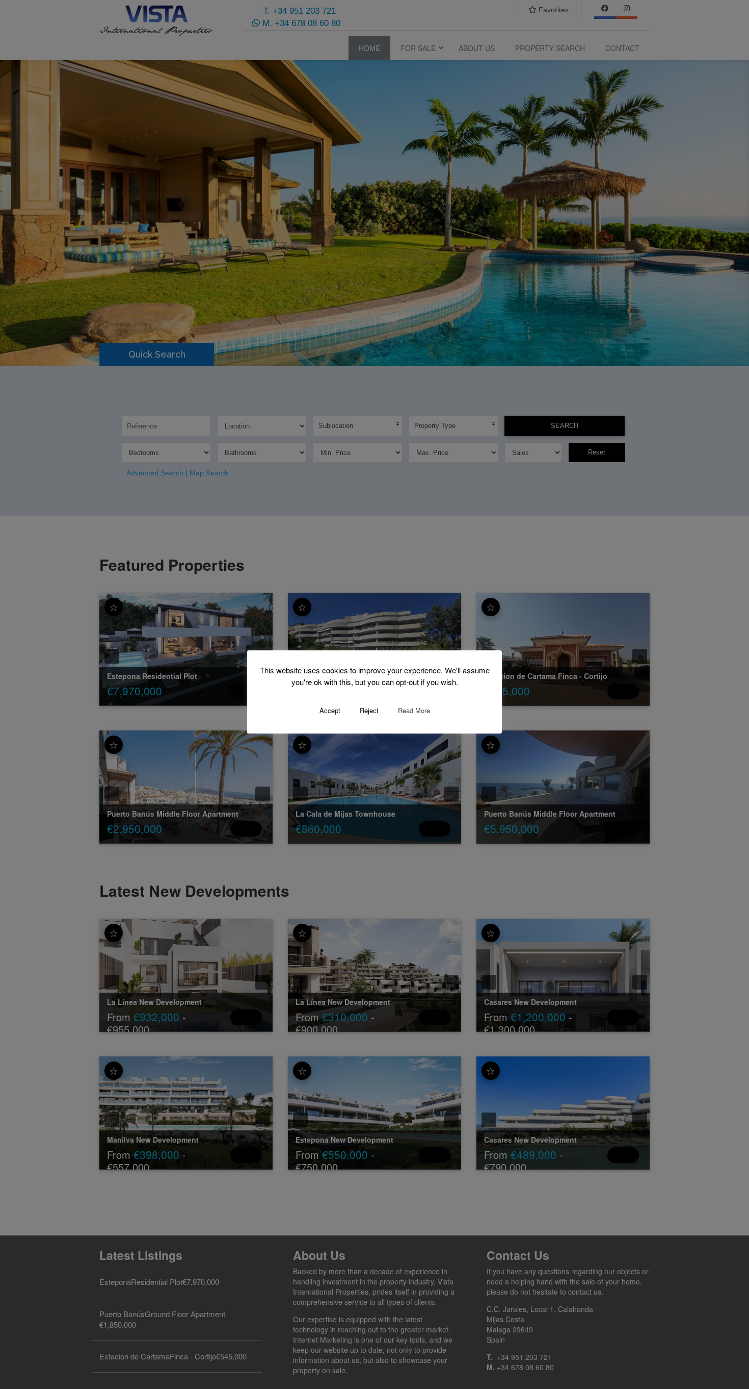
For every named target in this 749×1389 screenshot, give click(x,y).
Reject (369, 710)
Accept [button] (329, 710)
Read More (414, 710)
